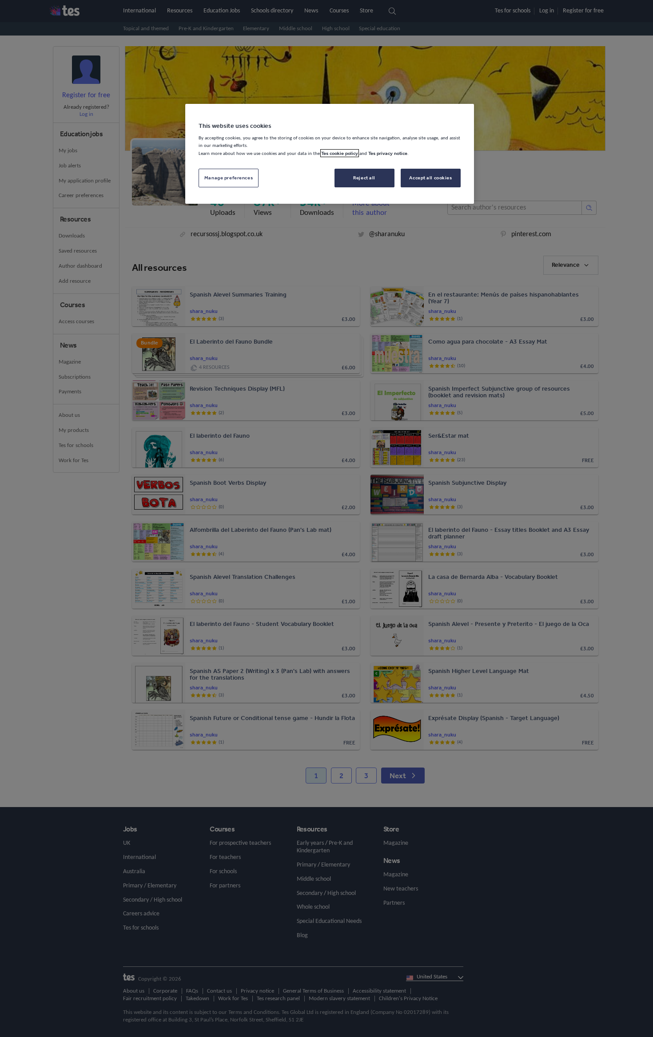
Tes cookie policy (339, 153)
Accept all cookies (430, 177)
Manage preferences (228, 177)
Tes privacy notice (387, 153)
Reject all (364, 177)
